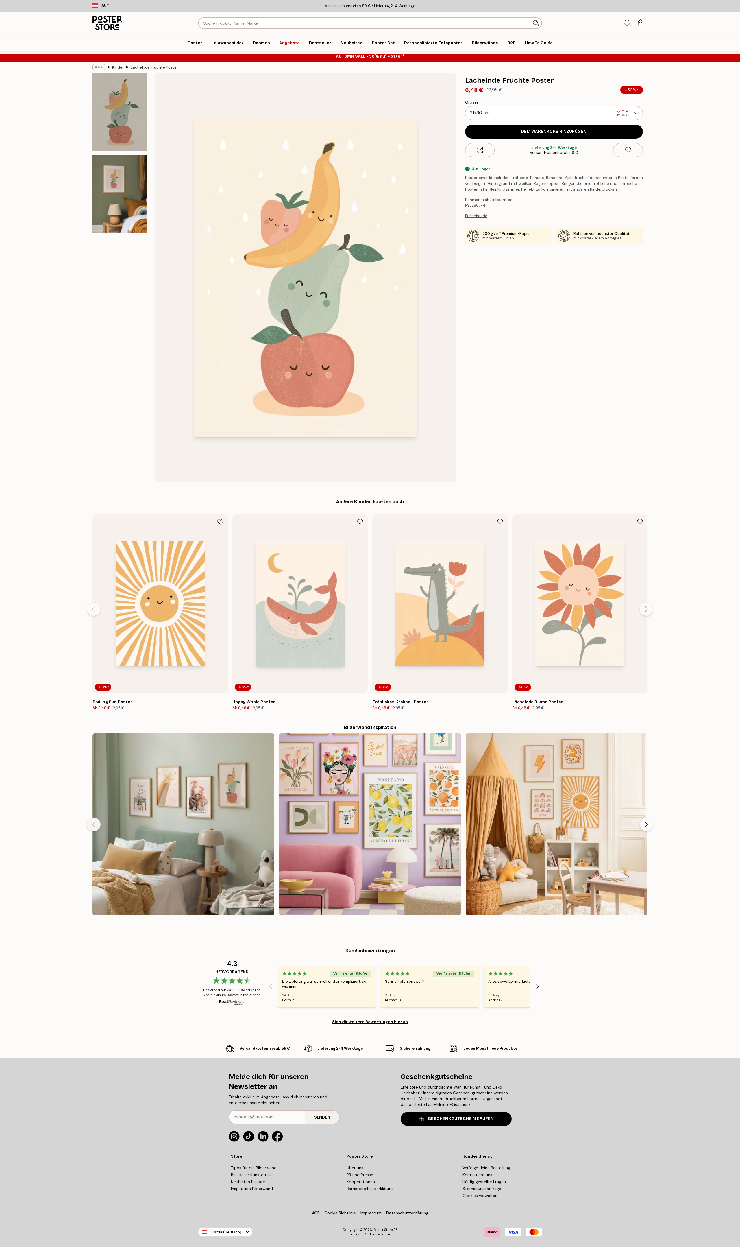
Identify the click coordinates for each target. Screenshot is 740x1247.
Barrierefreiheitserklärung (370, 1188)
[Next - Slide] (646, 609)
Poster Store (383, 1230)
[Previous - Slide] (94, 609)
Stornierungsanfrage (481, 1188)
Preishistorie (476, 215)
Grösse (472, 102)
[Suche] (536, 23)
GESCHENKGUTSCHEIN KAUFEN (461, 1118)
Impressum (371, 1212)
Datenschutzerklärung (407, 1212)
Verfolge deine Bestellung (486, 1167)
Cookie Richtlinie (340, 1212)
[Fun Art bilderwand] (370, 824)
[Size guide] (480, 150)
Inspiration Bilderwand (252, 1188)
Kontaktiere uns (477, 1174)
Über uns (355, 1167)
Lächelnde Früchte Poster (154, 67)
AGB (316, 1212)
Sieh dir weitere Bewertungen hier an (370, 1021)
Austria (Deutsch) (225, 1232)
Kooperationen (361, 1181)
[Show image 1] (119, 112)
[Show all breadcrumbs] (98, 67)
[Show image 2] (119, 193)
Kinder (118, 67)
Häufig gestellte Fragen (484, 1181)
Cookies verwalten (479, 1195)
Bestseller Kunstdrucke (252, 1174)
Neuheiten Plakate (248, 1181)
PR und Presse (360, 1174)
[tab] (627, 23)
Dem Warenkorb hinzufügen (554, 131)
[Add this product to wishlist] (628, 150)
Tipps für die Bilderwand (254, 1167)
